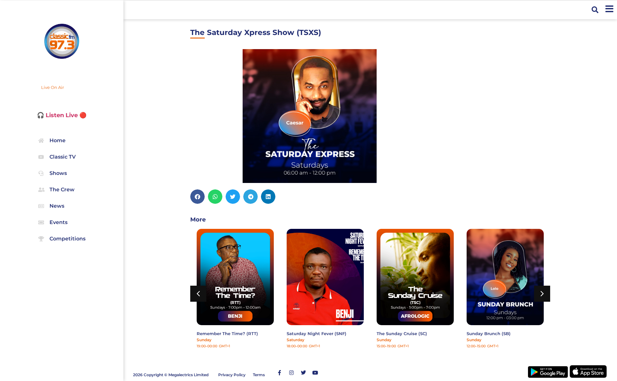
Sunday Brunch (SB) (489, 333)
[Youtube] (315, 373)
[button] (595, 9)
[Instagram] (291, 373)
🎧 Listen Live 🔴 (61, 115)
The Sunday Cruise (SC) (402, 333)
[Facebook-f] (279, 373)
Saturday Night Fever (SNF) (316, 333)
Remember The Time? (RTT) (227, 333)
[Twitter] (303, 373)
